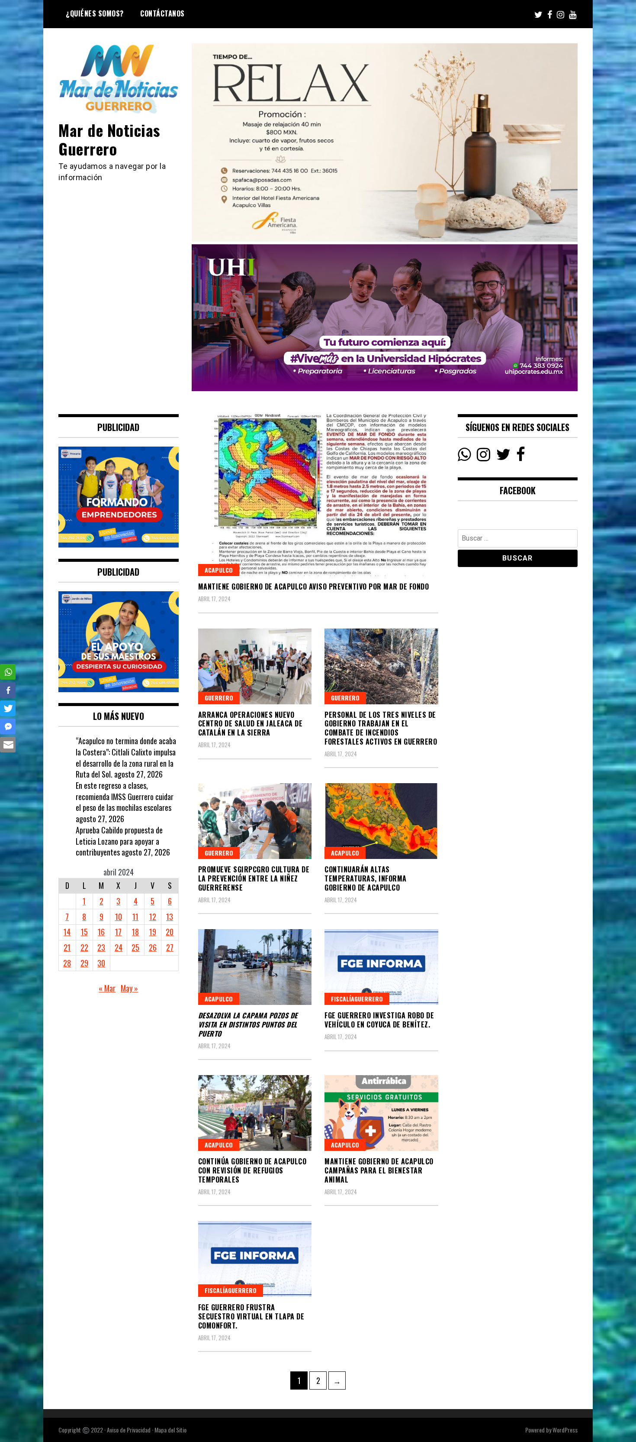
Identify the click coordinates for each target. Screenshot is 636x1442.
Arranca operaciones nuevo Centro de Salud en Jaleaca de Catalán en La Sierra (250, 724)
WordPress (565, 1429)
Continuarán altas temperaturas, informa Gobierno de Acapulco (365, 878)
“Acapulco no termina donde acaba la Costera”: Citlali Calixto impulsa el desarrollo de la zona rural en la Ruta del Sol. (126, 757)
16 (101, 931)
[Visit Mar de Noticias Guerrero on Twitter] (503, 456)
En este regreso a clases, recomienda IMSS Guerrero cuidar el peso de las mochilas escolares (124, 796)
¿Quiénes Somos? (95, 13)
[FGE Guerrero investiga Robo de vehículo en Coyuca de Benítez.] (381, 967)
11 (135, 916)
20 (169, 931)
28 (67, 963)
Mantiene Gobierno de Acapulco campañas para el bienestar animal (379, 1170)
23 (101, 947)
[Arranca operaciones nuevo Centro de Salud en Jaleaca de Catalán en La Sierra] (255, 666)
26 (153, 947)
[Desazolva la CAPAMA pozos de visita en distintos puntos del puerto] (255, 967)
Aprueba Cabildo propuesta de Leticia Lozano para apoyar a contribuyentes (119, 841)
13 (169, 916)
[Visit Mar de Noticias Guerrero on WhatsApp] (464, 456)
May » (129, 988)
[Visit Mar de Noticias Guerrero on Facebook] (520, 456)
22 (84, 947)
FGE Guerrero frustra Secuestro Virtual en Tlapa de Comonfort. (251, 1316)
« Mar (107, 988)
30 (101, 963)
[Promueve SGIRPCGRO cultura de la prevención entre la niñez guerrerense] (255, 821)
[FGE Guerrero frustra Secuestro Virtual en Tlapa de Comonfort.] (255, 1259)
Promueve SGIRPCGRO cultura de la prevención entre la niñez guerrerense (254, 878)
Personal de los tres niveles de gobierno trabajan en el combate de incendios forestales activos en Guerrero (380, 728)
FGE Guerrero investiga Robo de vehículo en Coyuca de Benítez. (379, 1020)
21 (67, 947)
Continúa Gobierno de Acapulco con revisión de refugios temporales (252, 1170)
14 (67, 931)
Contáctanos (162, 13)
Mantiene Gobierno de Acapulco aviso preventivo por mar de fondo (313, 586)
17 (118, 931)
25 (135, 947)
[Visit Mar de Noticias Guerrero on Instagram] (483, 456)
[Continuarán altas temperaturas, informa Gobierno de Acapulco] (381, 821)
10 (118, 916)
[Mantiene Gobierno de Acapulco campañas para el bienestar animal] (381, 1113)
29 (84, 963)
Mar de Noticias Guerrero (109, 139)
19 (152, 931)
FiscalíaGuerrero (357, 998)
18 (135, 931)
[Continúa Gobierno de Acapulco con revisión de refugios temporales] (255, 1113)
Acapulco (219, 569)
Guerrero (219, 697)
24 (118, 947)
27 (169, 947)
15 (84, 931)
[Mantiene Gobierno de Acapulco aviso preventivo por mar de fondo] (318, 495)
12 (152, 916)
